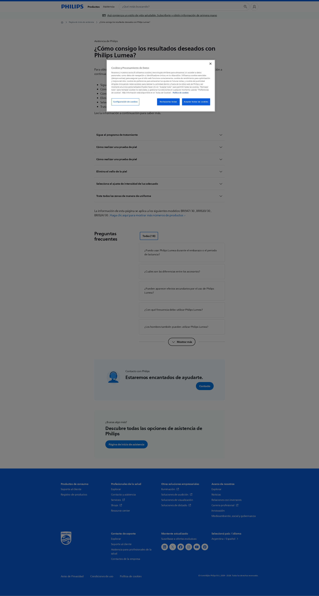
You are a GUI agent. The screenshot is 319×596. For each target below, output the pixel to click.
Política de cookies (181, 92)
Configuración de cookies (125, 101)
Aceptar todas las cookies (196, 101)
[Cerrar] (210, 63)
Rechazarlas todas (168, 101)
